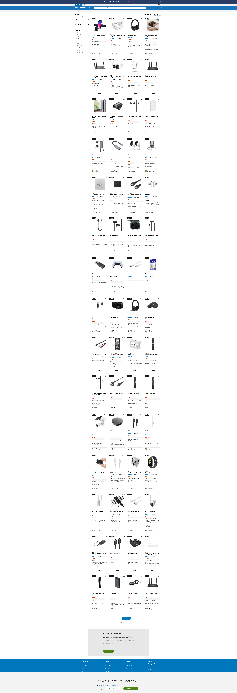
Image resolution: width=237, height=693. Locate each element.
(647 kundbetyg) (101, 276)
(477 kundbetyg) (118, 38)
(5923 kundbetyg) (101, 318)
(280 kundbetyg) (118, 79)
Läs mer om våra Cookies (102, 685)
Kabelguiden (128, 663)
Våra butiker (107, 671)
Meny (90, 7)
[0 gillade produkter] (158, 7)
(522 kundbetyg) (154, 78)
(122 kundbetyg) (136, 356)
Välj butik (99, 53)
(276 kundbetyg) (101, 594)
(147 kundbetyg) (118, 394)
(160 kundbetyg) (154, 356)
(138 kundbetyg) (118, 594)
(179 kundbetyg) (118, 157)
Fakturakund (84, 665)
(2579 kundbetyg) (136, 78)
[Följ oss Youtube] (154, 664)
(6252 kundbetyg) (101, 475)
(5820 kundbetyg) (136, 433)
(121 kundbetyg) (154, 196)
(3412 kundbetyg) (119, 474)
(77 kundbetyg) (118, 357)
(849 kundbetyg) (136, 197)
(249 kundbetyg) (101, 434)
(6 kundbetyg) (136, 276)
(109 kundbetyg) (154, 117)
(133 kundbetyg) (154, 318)
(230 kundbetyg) (118, 119)
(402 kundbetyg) (101, 513)
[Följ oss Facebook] (148, 664)
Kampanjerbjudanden (130, 665)
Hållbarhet (107, 668)
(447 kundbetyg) (101, 119)
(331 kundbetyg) (154, 157)
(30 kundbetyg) (118, 196)
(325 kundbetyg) (101, 556)
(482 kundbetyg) (136, 555)
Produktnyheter (129, 668)
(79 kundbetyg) (136, 474)
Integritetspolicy (85, 666)
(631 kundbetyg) (154, 38)
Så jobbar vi (107, 666)
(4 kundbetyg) (118, 555)
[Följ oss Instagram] (151, 664)
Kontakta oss (84, 663)
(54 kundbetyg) (153, 514)
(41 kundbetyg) (118, 277)
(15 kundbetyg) (100, 356)
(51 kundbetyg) (100, 79)
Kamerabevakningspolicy (87, 668)
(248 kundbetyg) (154, 394)
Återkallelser (84, 671)
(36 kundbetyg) (136, 37)
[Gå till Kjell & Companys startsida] (81, 7)
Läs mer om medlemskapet (108, 643)
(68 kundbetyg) (153, 434)
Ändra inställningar (100, 688)
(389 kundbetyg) (101, 396)
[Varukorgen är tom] (160, 7)
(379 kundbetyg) (136, 594)
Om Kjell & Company (109, 663)
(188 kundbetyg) (154, 474)
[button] (83, 16)
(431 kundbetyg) (136, 117)
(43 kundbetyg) (153, 276)
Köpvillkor (84, 669)
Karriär (106, 669)
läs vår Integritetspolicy (111, 685)
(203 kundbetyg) (101, 157)
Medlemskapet (108, 665)
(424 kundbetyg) (101, 37)
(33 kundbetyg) (136, 513)
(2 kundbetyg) (118, 318)
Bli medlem (108, 651)
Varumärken (128, 669)
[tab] (78, 5)
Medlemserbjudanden (130, 666)
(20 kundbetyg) (136, 317)
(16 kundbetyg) (100, 196)
